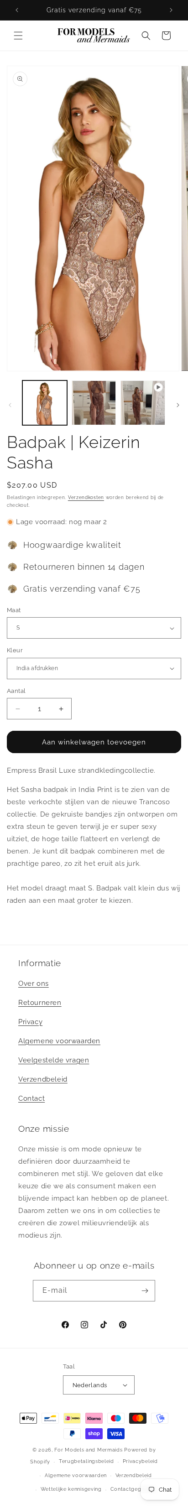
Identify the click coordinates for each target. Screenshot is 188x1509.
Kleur (15, 650)
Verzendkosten (86, 497)
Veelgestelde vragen (53, 1060)
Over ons (33, 983)
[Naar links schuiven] (10, 405)
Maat (14, 610)
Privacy (30, 1022)
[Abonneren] (145, 1290)
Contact (31, 1098)
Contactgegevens (133, 1489)
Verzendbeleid (43, 1079)
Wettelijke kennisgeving (71, 1489)
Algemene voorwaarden (59, 1041)
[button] (18, 36)
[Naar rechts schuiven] (178, 405)
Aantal (16, 690)
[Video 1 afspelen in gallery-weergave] (142, 402)
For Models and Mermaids (88, 1450)
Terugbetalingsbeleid (86, 1461)
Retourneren (40, 1003)
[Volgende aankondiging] (171, 10)
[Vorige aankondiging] (17, 10)
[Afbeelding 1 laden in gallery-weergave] (44, 402)
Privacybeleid (140, 1461)
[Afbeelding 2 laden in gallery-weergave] (94, 402)
